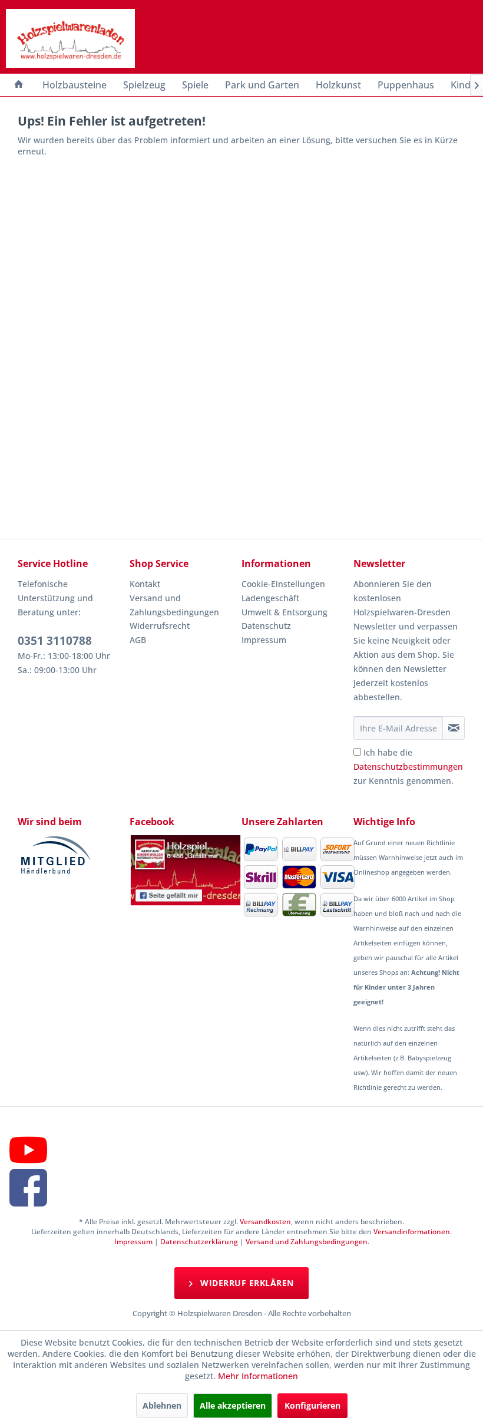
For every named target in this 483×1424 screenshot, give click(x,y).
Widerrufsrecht (160, 625)
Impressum (264, 639)
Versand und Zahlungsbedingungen (174, 605)
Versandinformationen (411, 1232)
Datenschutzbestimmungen (408, 766)
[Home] (19, 85)
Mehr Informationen (258, 1376)
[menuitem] (19, 85)
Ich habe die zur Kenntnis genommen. (408, 766)
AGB (138, 639)
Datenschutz (266, 625)
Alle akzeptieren (233, 1405)
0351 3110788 (55, 640)
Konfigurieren (312, 1405)
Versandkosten (265, 1222)
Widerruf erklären (246, 1282)
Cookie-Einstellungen (283, 583)
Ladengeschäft (270, 598)
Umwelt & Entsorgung (284, 612)
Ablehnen (162, 1405)
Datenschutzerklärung (199, 1242)
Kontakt (145, 583)
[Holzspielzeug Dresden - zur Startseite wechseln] (70, 38)
